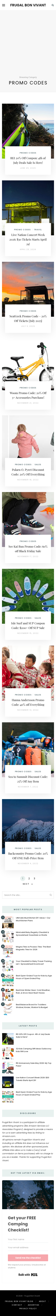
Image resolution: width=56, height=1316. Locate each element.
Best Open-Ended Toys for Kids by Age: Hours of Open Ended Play (34, 977)
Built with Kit (28, 1274)
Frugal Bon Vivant (28, 5)
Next (26, 883)
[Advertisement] (28, 46)
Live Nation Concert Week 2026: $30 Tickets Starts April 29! (28, 239)
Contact (17, 1305)
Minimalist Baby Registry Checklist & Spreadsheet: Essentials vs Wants (32, 933)
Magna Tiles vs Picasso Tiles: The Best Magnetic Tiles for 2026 (33, 948)
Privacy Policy (28, 1308)
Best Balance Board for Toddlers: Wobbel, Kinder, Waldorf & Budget (32, 1006)
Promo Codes (28, 152)
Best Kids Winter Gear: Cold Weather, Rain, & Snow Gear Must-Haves (33, 991)
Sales (38, 464)
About (42, 1301)
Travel (38, 229)
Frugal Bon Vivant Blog (19, 1301)
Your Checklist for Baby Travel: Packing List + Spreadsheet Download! (34, 962)
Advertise (33, 1305)
